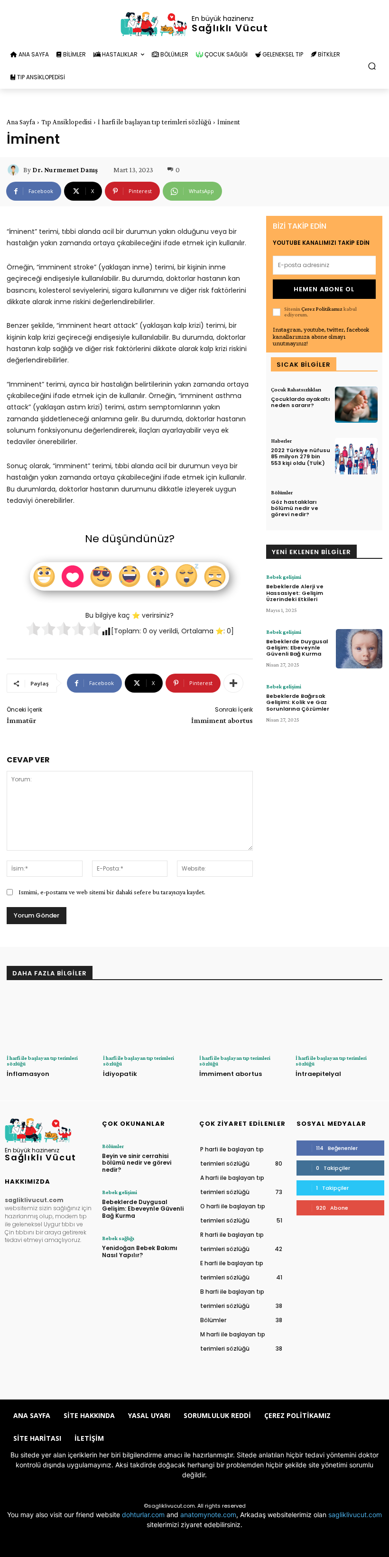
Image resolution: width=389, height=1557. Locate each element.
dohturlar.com (143, 1515)
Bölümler (282, 492)
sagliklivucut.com (355, 1515)
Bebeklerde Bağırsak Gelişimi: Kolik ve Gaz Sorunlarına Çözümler (297, 702)
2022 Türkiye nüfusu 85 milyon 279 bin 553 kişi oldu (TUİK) (300, 456)
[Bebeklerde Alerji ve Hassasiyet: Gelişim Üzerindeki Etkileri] (359, 593)
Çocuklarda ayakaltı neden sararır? (300, 402)
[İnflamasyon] (50, 1020)
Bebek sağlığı (118, 1238)
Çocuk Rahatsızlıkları (296, 389)
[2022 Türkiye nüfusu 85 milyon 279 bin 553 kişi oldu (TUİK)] (356, 456)
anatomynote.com (208, 1515)
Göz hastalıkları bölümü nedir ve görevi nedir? (294, 508)
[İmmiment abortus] (242, 1020)
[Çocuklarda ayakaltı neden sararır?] (356, 405)
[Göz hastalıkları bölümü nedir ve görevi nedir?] (356, 508)
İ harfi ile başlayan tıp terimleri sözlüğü (154, 122)
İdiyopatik (120, 1073)
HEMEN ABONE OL (324, 289)
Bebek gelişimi (283, 577)
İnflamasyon (28, 1073)
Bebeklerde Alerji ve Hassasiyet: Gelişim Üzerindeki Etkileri (295, 592)
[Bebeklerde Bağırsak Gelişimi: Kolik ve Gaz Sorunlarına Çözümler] (359, 703)
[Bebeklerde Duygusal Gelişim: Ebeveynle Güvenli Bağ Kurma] (359, 648)
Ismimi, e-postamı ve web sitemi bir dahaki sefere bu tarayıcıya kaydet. (112, 892)
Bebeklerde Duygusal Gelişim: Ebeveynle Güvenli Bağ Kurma (297, 648)
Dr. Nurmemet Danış (65, 170)
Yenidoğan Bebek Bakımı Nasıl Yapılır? (139, 1251)
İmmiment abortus (222, 720)
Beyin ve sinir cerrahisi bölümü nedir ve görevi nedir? (136, 1163)
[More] (233, 683)
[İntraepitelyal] (339, 1020)
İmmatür (21, 720)
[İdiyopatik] (146, 1020)
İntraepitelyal (318, 1073)
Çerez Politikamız (322, 309)
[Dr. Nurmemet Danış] (14, 170)
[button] (372, 66)
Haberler (281, 441)
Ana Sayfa (21, 122)
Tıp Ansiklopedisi (66, 122)
